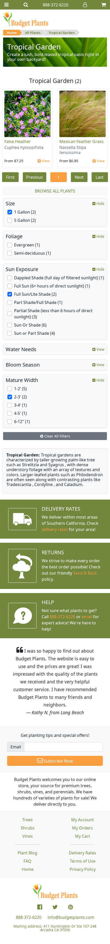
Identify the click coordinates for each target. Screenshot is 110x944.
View (45, 160)
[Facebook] (39, 907)
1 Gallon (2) (25, 212)
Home (12, 32)
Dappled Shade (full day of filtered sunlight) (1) (59, 278)
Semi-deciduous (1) (32, 253)
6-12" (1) (22, 421)
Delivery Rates (82, 853)
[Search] (25, 4)
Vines (27, 836)
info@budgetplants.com (71, 917)
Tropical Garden (61, 32)
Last (100, 177)
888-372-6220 (62, 616)
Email (15, 747)
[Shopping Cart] (103, 4)
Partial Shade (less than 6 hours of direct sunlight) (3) (53, 314)
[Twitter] (55, 907)
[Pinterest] (70, 907)
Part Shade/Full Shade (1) (38, 302)
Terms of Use (82, 861)
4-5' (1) (20, 413)
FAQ (27, 861)
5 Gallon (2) (25, 220)
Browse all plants (55, 191)
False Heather (17, 141)
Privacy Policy (83, 869)
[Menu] (6, 4)
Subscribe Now (58, 761)
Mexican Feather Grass (81, 141)
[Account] (85, 4)
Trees (27, 820)
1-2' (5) (20, 389)
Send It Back (85, 573)
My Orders (82, 828)
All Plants (32, 32)
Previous (34, 177)
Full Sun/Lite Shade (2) (35, 294)
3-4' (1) (20, 405)
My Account (82, 820)
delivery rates (55, 529)
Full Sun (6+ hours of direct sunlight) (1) (52, 286)
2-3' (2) (20, 397)
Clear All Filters (56, 436)
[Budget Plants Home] (25, 19)
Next (79, 177)
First (10, 177)
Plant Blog (27, 853)
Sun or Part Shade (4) (34, 333)
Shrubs (28, 828)
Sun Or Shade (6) (30, 325)
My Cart (82, 836)
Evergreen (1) (27, 245)
